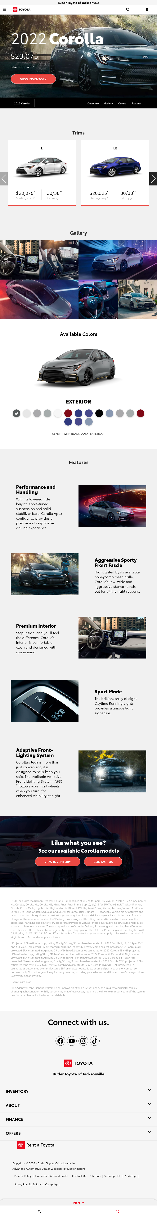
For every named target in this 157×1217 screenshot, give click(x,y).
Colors (122, 103)
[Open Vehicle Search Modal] (39, 1211)
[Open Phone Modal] (127, 9)
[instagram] (83, 1041)
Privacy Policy (22, 1176)
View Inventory (33, 79)
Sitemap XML (112, 1176)
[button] (153, 178)
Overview (93, 103)
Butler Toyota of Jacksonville (56, 1163)
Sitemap (95, 1176)
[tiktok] (95, 1041)
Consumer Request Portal (51, 1176)
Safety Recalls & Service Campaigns (37, 1184)
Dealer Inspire (76, 1168)
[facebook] (60, 1041)
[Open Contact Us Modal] (117, 1211)
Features (136, 103)
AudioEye (131, 1176)
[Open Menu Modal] (5, 9)
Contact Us (103, 861)
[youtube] (72, 1041)
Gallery (108, 103)
